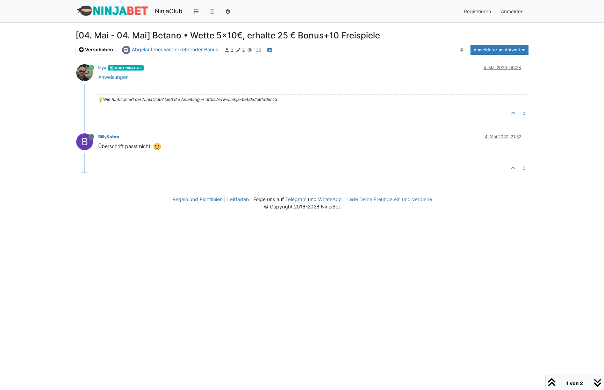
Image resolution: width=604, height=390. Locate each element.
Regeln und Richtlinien (197, 199)
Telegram (296, 199)
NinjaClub (168, 11)
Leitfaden (238, 199)
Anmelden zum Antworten (499, 49)
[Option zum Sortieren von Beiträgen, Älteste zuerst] (462, 50)
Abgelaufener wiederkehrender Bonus (175, 49)
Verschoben (98, 49)
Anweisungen (113, 77)
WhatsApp (330, 199)
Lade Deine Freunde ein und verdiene (389, 199)
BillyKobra (108, 136)
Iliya (102, 67)
